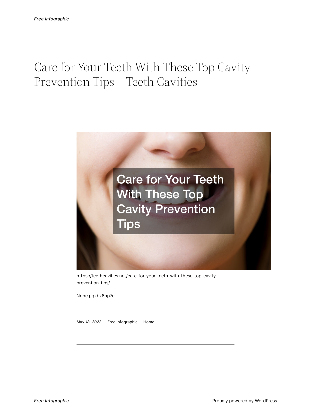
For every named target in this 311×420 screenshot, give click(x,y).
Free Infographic (51, 18)
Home (148, 321)
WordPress (266, 400)
